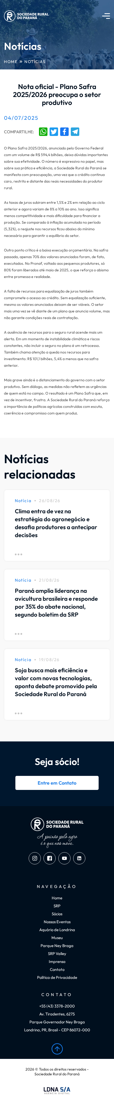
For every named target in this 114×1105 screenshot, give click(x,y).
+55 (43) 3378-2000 (57, 1006)
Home (10, 61)
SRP (57, 905)
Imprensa (57, 961)
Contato (57, 969)
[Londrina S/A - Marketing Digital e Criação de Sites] (57, 1090)
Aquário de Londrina (57, 929)
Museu (57, 937)
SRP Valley (57, 953)
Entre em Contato (57, 783)
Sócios (57, 913)
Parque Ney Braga (57, 945)
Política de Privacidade (57, 977)
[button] (106, 16)
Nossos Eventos (57, 921)
